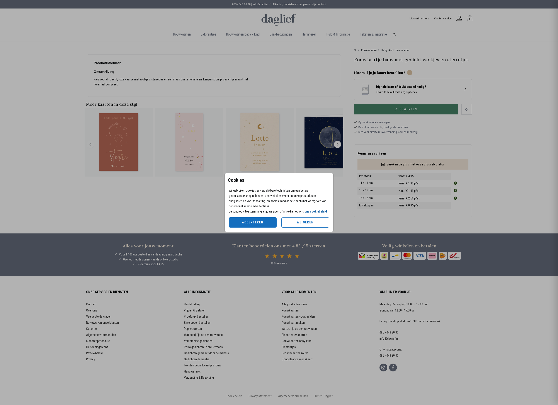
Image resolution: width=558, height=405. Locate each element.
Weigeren (305, 222)
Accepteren (253, 222)
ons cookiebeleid (316, 211)
